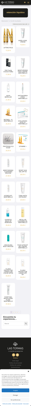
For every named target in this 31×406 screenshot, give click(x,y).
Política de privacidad (17, 403)
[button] (28, 371)
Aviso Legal (26, 403)
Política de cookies (6, 403)
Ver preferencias (15, 400)
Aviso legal (15, 361)
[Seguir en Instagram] (17, 354)
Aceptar (15, 390)
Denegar (15, 395)
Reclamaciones (15, 367)
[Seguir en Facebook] (13, 354)
